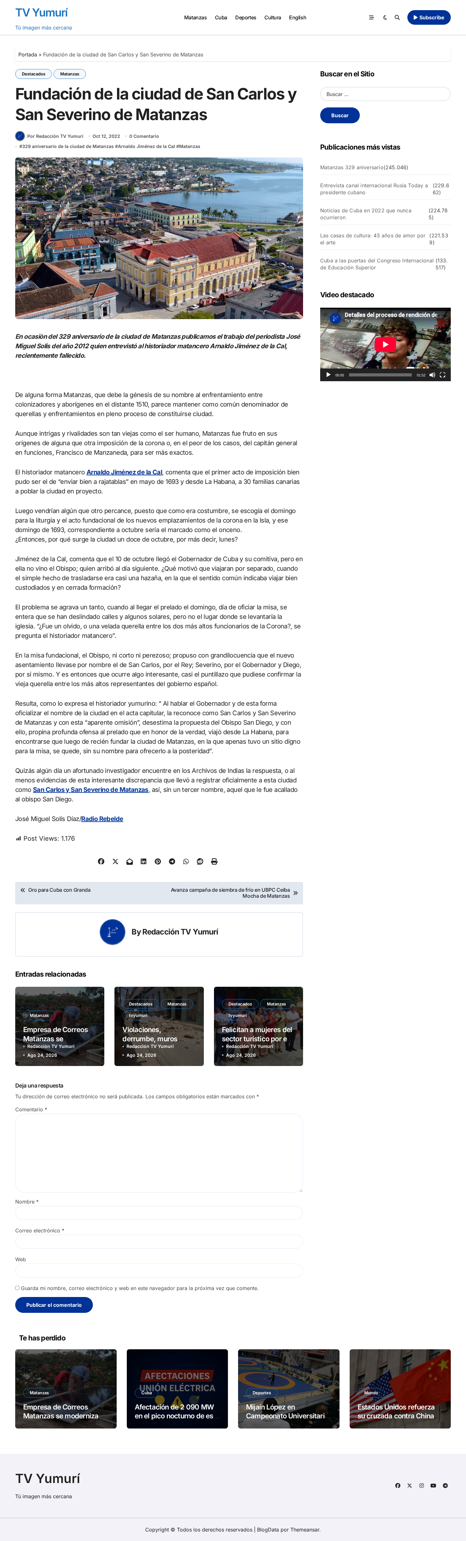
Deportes (245, 17)
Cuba (221, 17)
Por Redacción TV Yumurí (55, 136)
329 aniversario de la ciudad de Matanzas (68, 146)
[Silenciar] (432, 375)
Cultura (272, 17)
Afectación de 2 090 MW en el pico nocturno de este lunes (177, 1416)
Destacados (33, 73)
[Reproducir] (328, 375)
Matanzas (195, 17)
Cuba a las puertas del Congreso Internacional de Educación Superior (377, 264)
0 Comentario (144, 136)
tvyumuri (138, 1015)
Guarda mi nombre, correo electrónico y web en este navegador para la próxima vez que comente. (140, 1288)
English (297, 17)
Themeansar (304, 1529)
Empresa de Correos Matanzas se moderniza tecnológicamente (60, 1416)
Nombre (27, 1201)
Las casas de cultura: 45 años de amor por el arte (372, 239)
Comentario (31, 1109)
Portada (27, 54)
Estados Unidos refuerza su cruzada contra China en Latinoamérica (396, 1416)
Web (20, 1259)
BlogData (268, 1529)
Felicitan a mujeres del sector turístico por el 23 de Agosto (257, 1038)
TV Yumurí (41, 12)
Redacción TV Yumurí (180, 931)
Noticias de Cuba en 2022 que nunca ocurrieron (365, 214)
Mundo (371, 1392)
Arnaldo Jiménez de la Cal (146, 146)
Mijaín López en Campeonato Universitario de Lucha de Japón (287, 1416)
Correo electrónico (39, 1230)
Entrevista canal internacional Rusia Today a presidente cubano (374, 189)
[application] (385, 344)
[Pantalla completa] (442, 375)
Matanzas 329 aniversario (352, 167)
